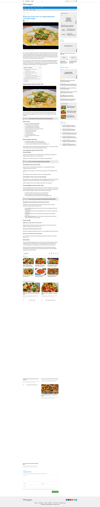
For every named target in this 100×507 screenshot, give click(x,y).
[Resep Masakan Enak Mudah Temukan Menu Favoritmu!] (53, 261)
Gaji (28, 7)
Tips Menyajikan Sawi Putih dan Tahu (30, 77)
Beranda (25, 7)
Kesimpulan (26, 81)
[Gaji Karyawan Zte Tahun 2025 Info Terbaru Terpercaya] (68, 47)
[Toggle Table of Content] (39, 68)
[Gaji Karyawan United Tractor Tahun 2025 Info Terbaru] (73, 58)
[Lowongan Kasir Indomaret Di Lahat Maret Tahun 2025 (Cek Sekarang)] (63, 35)
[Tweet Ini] (51, 253)
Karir (32, 7)
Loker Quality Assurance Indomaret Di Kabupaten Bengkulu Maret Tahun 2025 (67, 96)
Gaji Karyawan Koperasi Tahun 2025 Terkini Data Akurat (63, 62)
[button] (74, 1)
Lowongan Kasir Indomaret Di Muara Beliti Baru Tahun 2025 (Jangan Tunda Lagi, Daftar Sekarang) (69, 134)
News (38, 7)
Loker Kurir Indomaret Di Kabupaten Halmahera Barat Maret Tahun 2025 (67, 26)
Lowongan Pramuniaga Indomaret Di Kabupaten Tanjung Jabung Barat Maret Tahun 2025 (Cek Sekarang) (69, 141)
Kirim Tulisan (27, 1)
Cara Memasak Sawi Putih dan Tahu (30, 72)
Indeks (32, 1)
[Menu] (23, 1)
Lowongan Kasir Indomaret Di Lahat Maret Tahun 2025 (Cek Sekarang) (71, 35)
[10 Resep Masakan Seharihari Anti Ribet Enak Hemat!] (53, 271)
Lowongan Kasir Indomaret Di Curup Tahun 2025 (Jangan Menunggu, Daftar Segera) (68, 92)
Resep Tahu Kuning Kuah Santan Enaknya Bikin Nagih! (28, 266)
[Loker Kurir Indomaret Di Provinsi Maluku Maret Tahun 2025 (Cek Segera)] (63, 30)
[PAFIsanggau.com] (28, 4)
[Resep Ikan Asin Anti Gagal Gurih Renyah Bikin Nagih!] (40, 261)
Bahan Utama (28, 70)
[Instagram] (72, 500)
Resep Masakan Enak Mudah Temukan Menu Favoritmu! (53, 266)
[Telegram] (76, 500)
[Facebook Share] (49, 253)
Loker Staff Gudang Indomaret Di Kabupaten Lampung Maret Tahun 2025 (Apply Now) (68, 100)
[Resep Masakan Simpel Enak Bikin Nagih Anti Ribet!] (40, 271)
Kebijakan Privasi (63, 502)
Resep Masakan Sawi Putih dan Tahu (30, 69)
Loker (35, 7)
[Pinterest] (70, 500)
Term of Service (56, 502)
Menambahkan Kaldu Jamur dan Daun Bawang (33, 76)
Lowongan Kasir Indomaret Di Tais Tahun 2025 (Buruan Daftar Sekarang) (68, 89)
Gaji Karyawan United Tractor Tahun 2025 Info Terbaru (73, 62)
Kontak (46, 502)
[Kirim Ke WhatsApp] (57, 253)
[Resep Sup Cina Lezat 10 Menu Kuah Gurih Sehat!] (28, 271)
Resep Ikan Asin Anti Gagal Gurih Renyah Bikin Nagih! (39, 266)
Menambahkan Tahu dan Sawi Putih (31, 75)
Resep (42, 7)
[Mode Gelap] (76, 1)
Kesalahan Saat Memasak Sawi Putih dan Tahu (32, 78)
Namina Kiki (26, 20)
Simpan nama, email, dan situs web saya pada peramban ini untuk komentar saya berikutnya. (39, 489)
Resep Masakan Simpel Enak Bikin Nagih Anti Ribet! (40, 276)
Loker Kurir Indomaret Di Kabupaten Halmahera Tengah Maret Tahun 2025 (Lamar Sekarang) (69, 126)
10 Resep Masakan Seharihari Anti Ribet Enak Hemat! (53, 276)
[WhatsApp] (74, 500)
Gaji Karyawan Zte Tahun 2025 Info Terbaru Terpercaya (67, 54)
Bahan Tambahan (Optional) (30, 71)
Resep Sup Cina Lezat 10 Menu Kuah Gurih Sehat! (28, 276)
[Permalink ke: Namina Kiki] (24, 20)
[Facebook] (66, 500)
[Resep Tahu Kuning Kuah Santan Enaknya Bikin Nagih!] (28, 261)
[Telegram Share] (55, 253)
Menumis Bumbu (28, 74)
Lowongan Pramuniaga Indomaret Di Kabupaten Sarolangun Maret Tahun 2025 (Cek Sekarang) (69, 137)
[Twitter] (68, 500)
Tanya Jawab (26, 80)
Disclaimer (50, 502)
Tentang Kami (41, 502)
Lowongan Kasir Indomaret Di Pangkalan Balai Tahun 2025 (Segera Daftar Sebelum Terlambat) (68, 85)
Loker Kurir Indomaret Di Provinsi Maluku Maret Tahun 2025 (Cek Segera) (71, 30)
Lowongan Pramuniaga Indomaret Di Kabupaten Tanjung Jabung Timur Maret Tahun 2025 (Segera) (69, 145)
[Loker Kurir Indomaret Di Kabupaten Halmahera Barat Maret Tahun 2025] (68, 19)
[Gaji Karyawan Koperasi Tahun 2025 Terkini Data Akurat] (64, 58)
